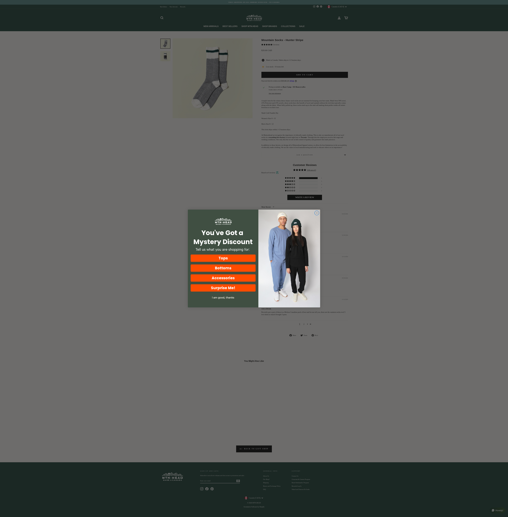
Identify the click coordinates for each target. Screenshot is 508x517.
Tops (223, 258)
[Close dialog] (316, 213)
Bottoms (223, 268)
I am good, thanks (223, 297)
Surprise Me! (223, 287)
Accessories (223, 278)
